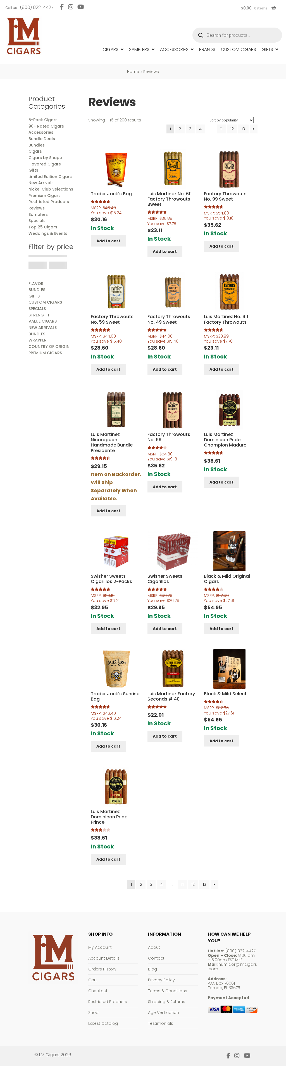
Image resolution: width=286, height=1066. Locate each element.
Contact (156, 958)
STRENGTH (38, 315)
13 (243, 129)
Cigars (110, 49)
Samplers (139, 49)
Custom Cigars (238, 49)
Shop (93, 1012)
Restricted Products (107, 1001)
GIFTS (34, 296)
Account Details (104, 958)
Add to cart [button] (108, 241)
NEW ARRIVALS (42, 327)
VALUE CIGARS (42, 321)
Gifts (267, 49)
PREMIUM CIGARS (45, 353)
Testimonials (160, 1023)
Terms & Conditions (167, 991)
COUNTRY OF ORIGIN (49, 346)
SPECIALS (37, 308)
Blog (152, 969)
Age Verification (163, 1012)
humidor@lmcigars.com (232, 967)
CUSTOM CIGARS (45, 302)
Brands (207, 49)
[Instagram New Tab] (70, 6)
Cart (92, 980)
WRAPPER (37, 340)
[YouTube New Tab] (80, 6)
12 (232, 129)
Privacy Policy (161, 980)
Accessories (174, 49)
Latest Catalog (103, 1023)
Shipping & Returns (166, 1001)
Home (133, 71)
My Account (100, 947)
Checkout (98, 991)
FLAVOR (36, 283)
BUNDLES (36, 289)
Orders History (102, 969)
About (154, 947)
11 (221, 129)
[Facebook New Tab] (62, 6)
